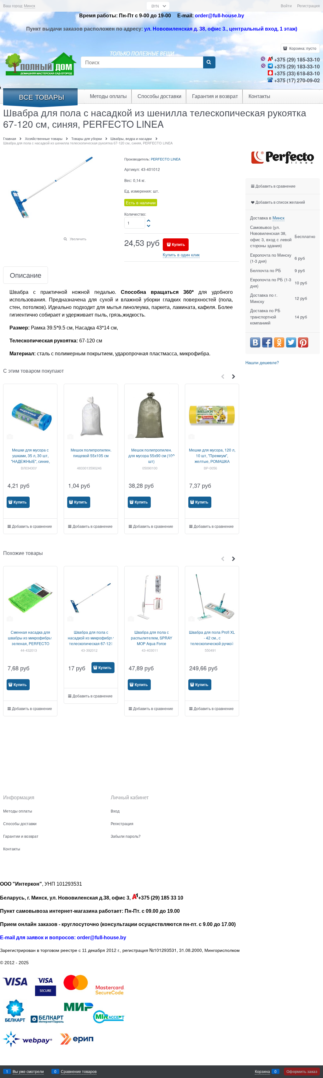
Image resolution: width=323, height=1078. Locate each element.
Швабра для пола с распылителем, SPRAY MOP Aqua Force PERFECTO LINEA (151, 640)
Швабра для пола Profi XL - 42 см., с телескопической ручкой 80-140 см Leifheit (212, 640)
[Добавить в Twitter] (291, 342)
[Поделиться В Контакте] (255, 342)
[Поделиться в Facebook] (267, 342)
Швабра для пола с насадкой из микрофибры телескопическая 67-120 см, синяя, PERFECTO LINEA (91, 643)
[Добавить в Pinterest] (303, 342)
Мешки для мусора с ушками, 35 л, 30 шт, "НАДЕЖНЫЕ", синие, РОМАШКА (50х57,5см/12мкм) (30, 461)
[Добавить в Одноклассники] (279, 342)
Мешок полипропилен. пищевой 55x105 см (91, 452)
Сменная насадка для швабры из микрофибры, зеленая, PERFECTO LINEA (30, 640)
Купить (178, 244)
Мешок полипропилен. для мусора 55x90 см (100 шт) (151, 455)
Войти (286, 5)
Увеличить (78, 238)
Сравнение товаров (79, 1071)
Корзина (262, 1071)
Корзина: (302, 48)
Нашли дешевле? (262, 362)
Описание (25, 275)
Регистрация (308, 5)
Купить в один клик (181, 255)
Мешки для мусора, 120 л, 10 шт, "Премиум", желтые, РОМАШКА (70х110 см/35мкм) (212, 458)
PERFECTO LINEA (165, 158)
